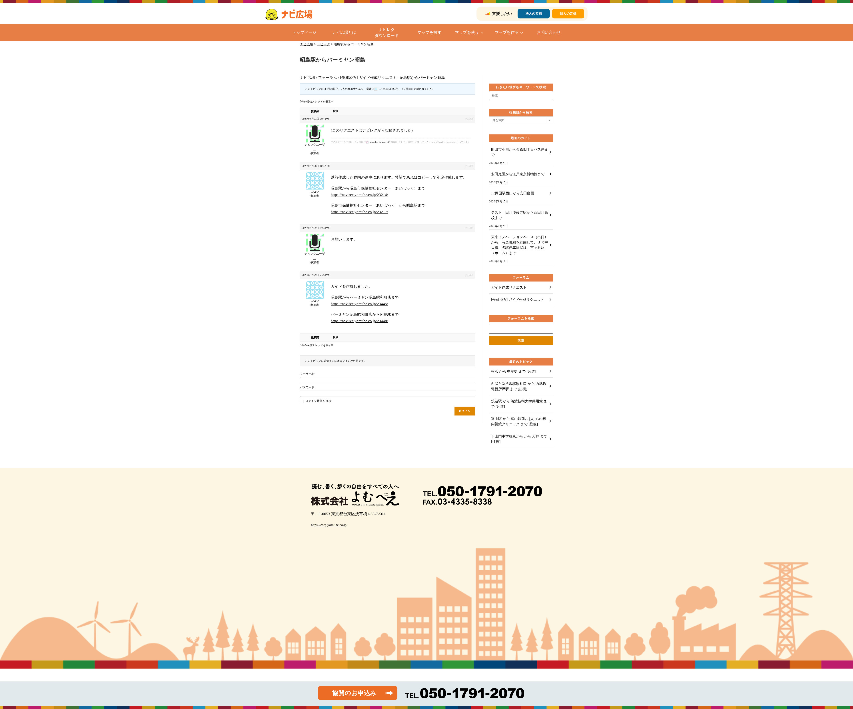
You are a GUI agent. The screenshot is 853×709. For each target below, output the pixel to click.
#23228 (469, 118)
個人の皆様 (568, 13)
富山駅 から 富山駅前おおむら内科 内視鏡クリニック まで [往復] (520, 421)
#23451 (469, 275)
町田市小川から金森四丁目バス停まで (519, 152)
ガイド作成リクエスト (509, 287)
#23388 (469, 166)
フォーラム (327, 78)
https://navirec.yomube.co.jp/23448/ (359, 321)
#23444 (469, 228)
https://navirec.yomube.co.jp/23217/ (359, 212)
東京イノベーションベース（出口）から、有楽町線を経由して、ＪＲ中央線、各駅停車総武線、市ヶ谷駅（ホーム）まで (519, 245)
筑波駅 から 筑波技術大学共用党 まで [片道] (519, 403)
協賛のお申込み (354, 692)
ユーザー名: (307, 373)
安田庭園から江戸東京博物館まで (517, 174)
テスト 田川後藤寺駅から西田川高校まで (519, 215)
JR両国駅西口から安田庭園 (512, 193)
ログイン (465, 411)
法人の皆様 (533, 13)
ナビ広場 (307, 78)
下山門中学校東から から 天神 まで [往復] (519, 438)
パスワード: (307, 387)
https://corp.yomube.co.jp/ (329, 525)
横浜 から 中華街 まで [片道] (513, 371)
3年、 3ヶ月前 (402, 88)
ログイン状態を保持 (318, 401)
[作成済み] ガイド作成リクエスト (368, 78)
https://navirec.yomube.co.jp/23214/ (359, 195)
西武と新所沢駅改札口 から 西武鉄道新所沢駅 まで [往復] (518, 386)
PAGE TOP (831, 684)
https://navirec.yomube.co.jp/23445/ (359, 304)
